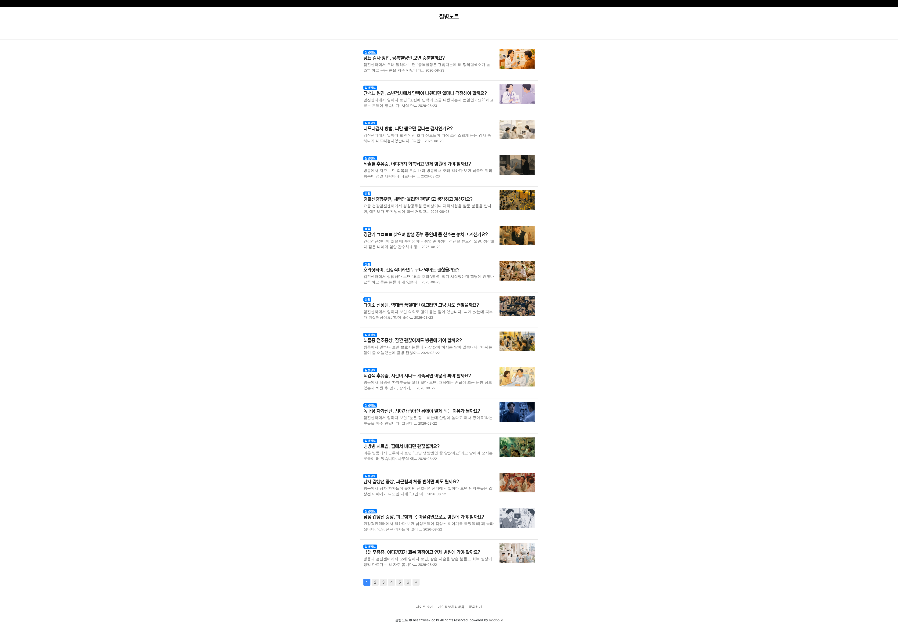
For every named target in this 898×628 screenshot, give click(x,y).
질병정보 (370, 52)
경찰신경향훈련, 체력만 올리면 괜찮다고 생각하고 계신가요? (418, 199)
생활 (367, 193)
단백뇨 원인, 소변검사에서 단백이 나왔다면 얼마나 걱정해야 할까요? (425, 93)
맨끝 (416, 582)
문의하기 (475, 607)
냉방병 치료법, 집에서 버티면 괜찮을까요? (401, 446)
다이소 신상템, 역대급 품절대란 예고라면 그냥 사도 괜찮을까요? (421, 305)
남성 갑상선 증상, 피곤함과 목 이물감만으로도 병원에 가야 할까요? (423, 517)
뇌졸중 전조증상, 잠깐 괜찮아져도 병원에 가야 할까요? (412, 340)
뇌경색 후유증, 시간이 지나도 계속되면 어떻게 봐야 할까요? (417, 376)
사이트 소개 (424, 607)
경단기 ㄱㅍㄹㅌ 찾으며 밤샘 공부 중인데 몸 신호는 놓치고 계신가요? (425, 234)
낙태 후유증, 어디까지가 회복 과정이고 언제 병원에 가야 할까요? (421, 552)
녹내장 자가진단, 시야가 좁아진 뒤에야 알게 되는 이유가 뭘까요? (421, 411)
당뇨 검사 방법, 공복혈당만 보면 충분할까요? (404, 58)
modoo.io (496, 620)
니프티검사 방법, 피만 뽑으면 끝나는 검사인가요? (408, 128)
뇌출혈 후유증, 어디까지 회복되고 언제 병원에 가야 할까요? (417, 164)
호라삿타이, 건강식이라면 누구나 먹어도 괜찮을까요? (411, 270)
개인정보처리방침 (451, 607)
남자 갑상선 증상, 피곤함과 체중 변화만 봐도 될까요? (411, 481)
